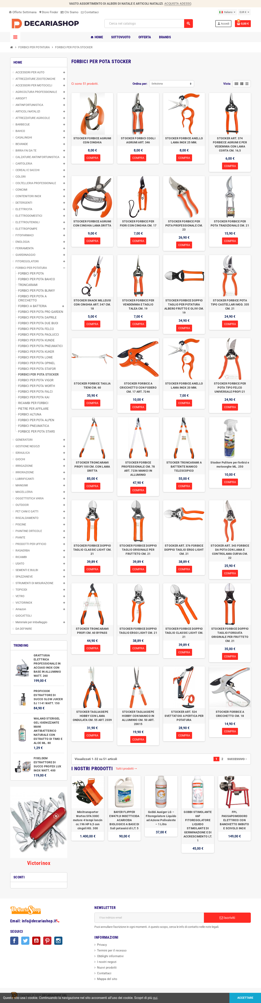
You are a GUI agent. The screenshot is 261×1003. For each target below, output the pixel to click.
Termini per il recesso (112, 950)
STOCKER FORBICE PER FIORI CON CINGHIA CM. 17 (138, 223)
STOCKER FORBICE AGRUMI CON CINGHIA (92, 140)
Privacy (102, 945)
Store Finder (48, 12)
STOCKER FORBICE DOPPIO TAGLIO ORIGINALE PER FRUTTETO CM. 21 (138, 549)
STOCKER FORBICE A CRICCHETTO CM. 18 (230, 713)
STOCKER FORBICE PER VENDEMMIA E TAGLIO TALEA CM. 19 (138, 304)
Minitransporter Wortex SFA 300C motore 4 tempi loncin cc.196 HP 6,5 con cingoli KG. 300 (88, 820)
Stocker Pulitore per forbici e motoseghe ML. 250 (229, 464)
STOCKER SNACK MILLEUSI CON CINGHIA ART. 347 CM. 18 (92, 304)
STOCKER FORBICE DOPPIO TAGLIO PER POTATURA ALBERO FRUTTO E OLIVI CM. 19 (184, 306)
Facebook (14, 941)
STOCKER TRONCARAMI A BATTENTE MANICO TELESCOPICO (184, 466)
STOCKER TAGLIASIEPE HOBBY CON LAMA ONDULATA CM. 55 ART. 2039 (92, 716)
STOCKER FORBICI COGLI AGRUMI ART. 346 (138, 140)
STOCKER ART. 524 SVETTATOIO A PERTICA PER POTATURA (184, 716)
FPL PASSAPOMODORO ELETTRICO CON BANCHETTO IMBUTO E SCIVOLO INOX (234, 820)
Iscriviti (229, 918)
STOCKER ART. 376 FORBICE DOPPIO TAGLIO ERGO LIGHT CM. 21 (184, 549)
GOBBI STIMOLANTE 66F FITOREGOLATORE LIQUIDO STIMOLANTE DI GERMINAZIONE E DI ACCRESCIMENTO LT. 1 (198, 826)
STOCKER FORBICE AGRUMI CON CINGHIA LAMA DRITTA (92, 223)
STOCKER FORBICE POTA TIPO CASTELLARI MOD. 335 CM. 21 (230, 304)
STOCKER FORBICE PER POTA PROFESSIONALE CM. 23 (184, 225)
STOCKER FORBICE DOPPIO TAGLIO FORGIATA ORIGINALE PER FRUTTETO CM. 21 (230, 635)
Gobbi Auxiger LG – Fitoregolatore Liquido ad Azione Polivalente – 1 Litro (161, 818)
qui (155, 998)
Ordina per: (140, 84)
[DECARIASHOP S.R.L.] (46, 23)
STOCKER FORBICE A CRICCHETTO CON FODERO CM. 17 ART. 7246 (138, 387)
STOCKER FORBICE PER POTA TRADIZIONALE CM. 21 (230, 223)
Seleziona (157, 83)
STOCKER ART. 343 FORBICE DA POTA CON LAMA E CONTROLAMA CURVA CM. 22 (230, 551)
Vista (226, 84)
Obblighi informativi (110, 956)
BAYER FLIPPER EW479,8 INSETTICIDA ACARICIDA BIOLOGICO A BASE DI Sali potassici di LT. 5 (124, 820)
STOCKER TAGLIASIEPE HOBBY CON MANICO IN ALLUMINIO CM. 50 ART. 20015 (138, 718)
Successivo (237, 759)
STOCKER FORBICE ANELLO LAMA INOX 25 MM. (184, 140)
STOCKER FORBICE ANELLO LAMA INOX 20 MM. (184, 385)
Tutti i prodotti (126, 768)
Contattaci (91, 12)
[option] (87, 814)
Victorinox (38, 863)
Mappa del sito (107, 979)
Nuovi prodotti (107, 967)
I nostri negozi (106, 962)
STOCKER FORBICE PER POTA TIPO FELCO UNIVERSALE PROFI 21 (230, 387)
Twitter (25, 941)
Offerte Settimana (22, 12)
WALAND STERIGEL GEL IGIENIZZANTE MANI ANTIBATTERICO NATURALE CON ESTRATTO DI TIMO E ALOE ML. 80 (48, 731)
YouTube (36, 941)
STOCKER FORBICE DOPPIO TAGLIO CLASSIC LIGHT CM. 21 (92, 549)
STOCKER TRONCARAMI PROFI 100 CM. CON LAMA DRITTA (92, 466)
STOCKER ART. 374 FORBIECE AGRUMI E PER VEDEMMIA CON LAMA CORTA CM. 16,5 (230, 144)
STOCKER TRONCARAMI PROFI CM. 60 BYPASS (92, 630)
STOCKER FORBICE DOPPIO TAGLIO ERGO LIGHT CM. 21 (138, 630)
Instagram (58, 941)
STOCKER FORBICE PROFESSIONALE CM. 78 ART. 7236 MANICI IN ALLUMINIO (138, 468)
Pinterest (47, 941)
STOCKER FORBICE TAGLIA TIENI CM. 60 (92, 385)
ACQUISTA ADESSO (177, 3)
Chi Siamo (71, 12)
